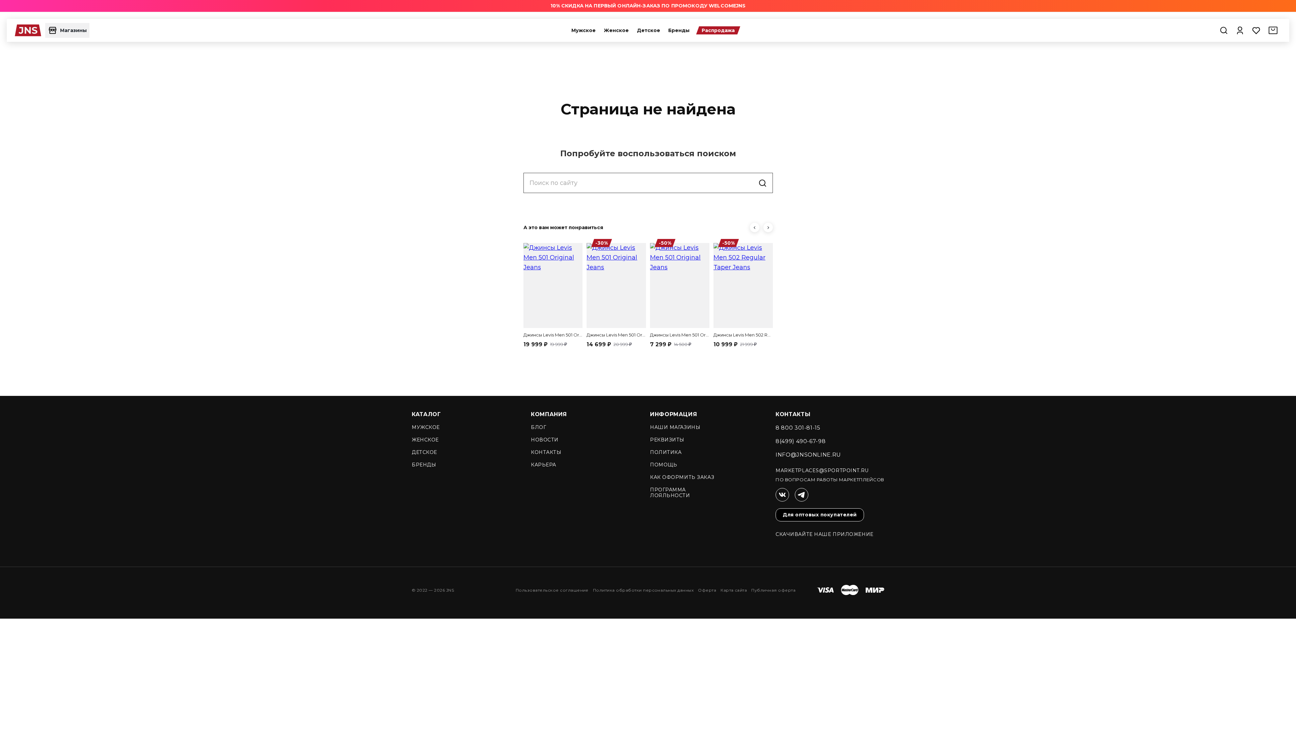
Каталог (426, 414)
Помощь (663, 465)
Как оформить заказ (682, 477)
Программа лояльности (670, 492)
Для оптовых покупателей (820, 515)
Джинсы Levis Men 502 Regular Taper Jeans (743, 335)
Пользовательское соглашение (552, 590)
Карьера (543, 465)
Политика (665, 452)
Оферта (707, 590)
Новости (545, 440)
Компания (549, 414)
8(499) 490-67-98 (801, 441)
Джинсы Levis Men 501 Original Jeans (553, 335)
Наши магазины (675, 427)
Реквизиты (667, 440)
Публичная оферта (773, 590)
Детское (648, 30)
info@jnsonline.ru (808, 455)
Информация (673, 414)
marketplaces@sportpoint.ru (822, 471)
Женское (616, 30)
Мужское (583, 30)
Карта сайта (734, 590)
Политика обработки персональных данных (643, 590)
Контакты (546, 452)
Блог (538, 427)
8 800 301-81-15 (798, 428)
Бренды (679, 30)
